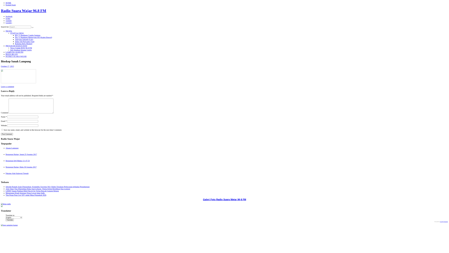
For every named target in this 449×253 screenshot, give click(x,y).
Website (4, 125)
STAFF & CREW (17, 33)
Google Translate (444, 221)
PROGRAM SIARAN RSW (16, 46)
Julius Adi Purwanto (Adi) (24, 42)
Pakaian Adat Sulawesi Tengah (17, 173)
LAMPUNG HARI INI (14, 52)
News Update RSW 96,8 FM (21, 48)
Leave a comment (7, 87)
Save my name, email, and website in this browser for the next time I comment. (33, 130)
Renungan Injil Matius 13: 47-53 (18, 161)
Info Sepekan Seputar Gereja (21, 50)
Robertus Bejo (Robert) (23, 44)
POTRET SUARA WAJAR (16, 56)
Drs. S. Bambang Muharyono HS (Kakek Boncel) (33, 37)
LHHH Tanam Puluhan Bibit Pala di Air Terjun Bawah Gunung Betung (32, 191)
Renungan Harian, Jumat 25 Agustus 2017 (21, 154)
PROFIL (9, 31)
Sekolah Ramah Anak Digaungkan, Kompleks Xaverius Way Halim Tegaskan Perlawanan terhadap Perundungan (48, 187)
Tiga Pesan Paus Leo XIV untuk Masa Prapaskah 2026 (26, 195)
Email (4, 121)
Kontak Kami (11, 5)
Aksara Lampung (12, 148)
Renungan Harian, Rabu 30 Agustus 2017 (21, 167)
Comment (4, 113)
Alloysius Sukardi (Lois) (24, 40)
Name (4, 117)
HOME (8, 3)
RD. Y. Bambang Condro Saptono (27, 35)
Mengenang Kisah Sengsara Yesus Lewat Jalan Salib (25, 193)
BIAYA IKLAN (12, 54)
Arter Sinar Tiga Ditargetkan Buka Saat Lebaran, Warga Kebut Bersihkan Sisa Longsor (38, 189)
